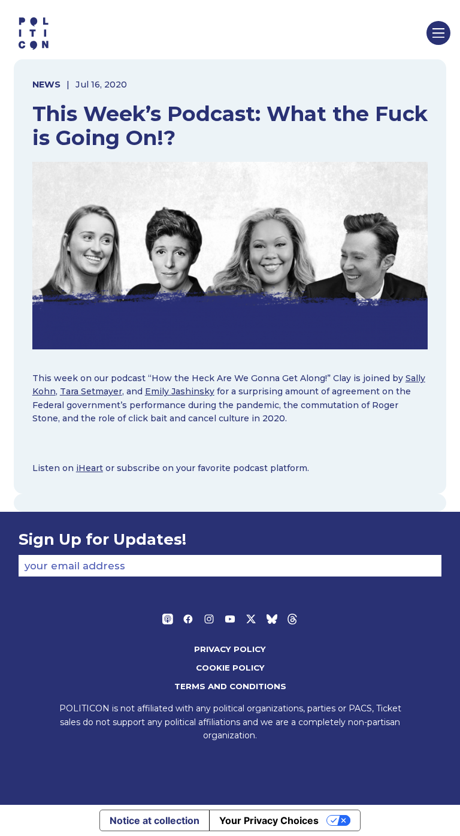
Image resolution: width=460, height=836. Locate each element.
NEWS (46, 84)
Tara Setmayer (91, 391)
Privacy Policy (230, 649)
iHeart (89, 468)
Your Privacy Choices (269, 820)
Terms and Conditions (230, 686)
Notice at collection (154, 820)
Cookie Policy (230, 667)
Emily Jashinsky (179, 391)
